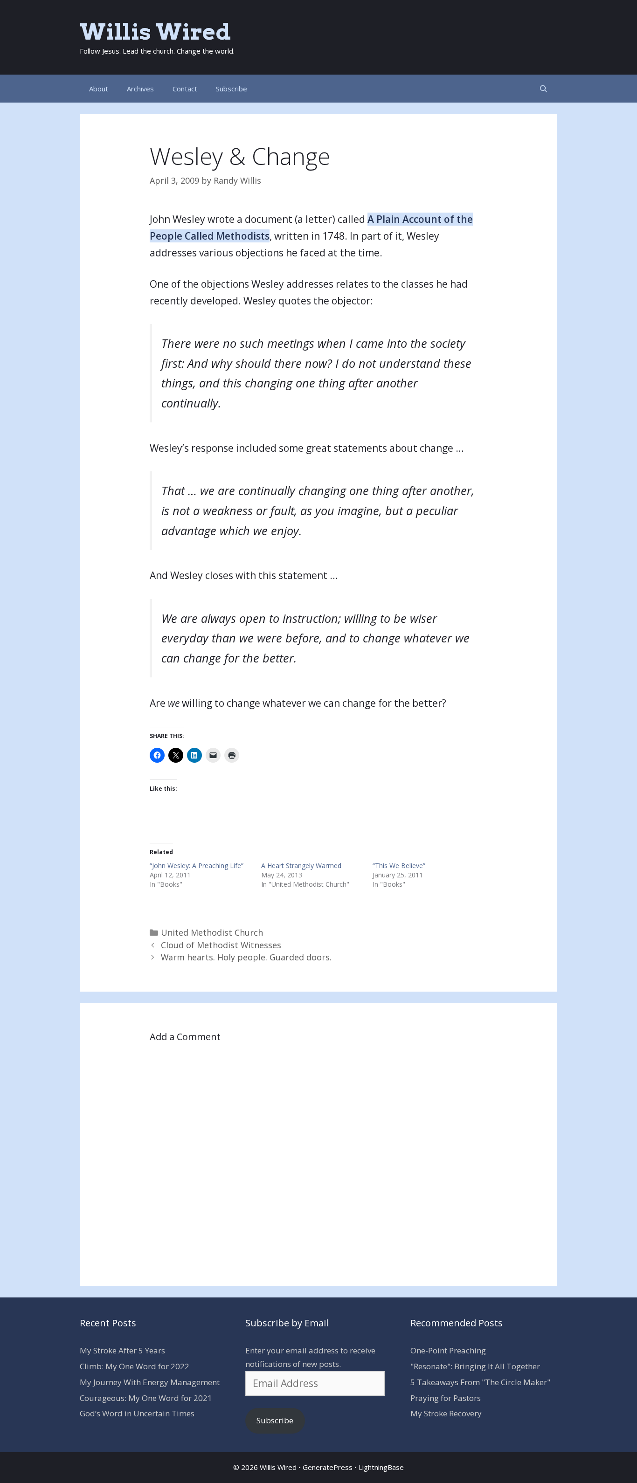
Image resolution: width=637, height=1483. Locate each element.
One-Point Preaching (448, 1350)
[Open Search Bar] (543, 89)
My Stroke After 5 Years (122, 1350)
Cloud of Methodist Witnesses (221, 945)
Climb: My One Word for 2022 (134, 1366)
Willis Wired (155, 31)
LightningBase (381, 1467)
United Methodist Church (212, 932)
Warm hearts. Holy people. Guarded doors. (246, 957)
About (98, 88)
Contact (185, 88)
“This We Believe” (399, 865)
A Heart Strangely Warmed (301, 865)
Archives (140, 88)
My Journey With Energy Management (150, 1382)
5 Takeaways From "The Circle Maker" (480, 1382)
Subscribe (231, 88)
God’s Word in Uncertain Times (137, 1413)
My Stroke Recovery (446, 1413)
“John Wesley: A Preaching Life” (196, 865)
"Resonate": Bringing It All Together (475, 1366)
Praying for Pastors (445, 1398)
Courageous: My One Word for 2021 (146, 1398)
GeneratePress (328, 1467)
